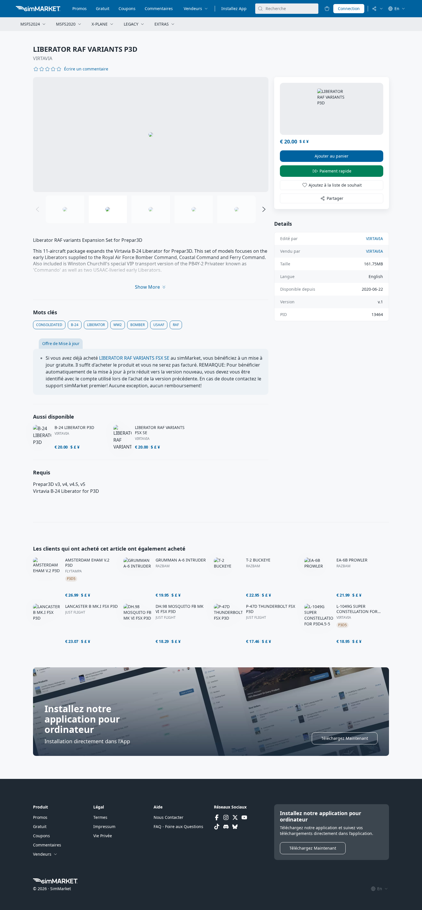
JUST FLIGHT (75, 612)
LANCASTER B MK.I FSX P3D (91, 606)
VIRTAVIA (42, 58)
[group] (150, 134)
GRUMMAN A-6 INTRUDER (181, 560)
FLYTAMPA (73, 571)
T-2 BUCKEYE (258, 560)
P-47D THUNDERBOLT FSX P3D (270, 609)
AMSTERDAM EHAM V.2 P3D (87, 563)
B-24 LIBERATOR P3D (74, 427)
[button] (86, 69)
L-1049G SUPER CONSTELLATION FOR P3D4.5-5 (357, 609)
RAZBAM (163, 566)
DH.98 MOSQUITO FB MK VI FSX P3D (180, 609)
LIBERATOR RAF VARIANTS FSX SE (134, 358)
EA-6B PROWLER (351, 560)
